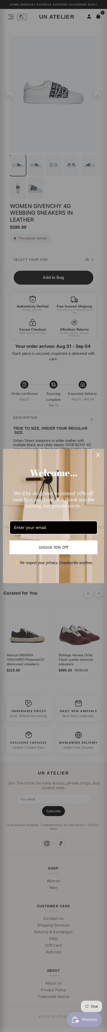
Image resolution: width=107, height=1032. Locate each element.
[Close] (98, 455)
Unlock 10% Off (53, 547)
